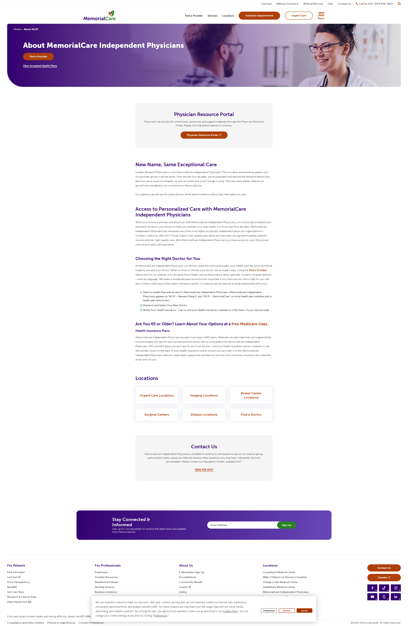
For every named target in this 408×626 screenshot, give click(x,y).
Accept (304, 610)
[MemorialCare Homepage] (100, 15)
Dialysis (204, 414)
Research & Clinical (21, 596)
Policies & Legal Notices (61, 622)
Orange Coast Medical (280, 582)
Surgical (156, 414)
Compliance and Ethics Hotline (25, 622)
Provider (106, 577)
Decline (286, 610)
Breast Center (251, 395)
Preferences (269, 610)
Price (18, 582)
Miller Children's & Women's (284, 577)
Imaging (204, 395)
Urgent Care (157, 395)
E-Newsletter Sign (191, 572)
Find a (258, 270)
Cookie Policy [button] (230, 611)
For (16, 565)
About (186, 565)
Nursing (104, 587)
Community (190, 582)
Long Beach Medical (279, 572)
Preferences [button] (160, 615)
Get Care (15, 591)
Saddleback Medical (279, 587)
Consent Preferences (91, 622)
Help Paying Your (19, 601)
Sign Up (286, 525)
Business (106, 591)
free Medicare (249, 323)
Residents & (106, 582)
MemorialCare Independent (286, 591)
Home (17, 29)
